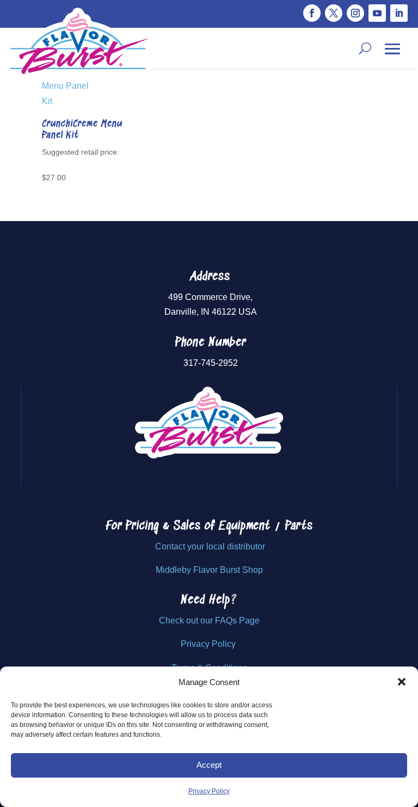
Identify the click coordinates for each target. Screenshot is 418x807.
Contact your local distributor (210, 546)
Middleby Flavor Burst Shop (209, 569)
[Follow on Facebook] (312, 13)
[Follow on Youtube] (377, 13)
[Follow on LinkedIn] (399, 13)
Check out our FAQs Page (209, 620)
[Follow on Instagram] (355, 13)
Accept (209, 764)
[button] (401, 681)
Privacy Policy (209, 791)
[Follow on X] (333, 13)
